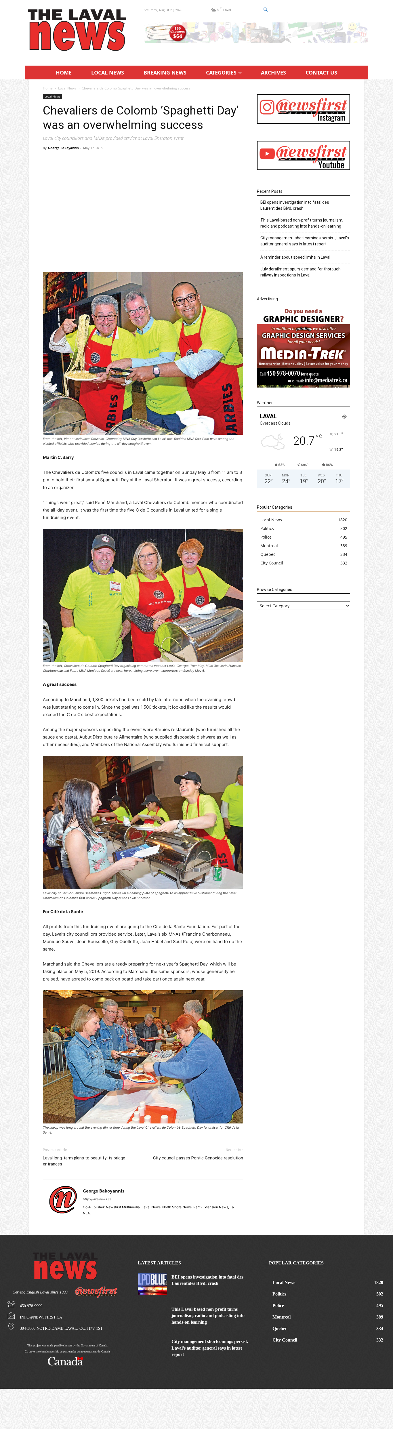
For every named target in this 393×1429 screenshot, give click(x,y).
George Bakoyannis (63, 148)
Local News (67, 88)
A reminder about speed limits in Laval (295, 257)
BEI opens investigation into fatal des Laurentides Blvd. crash (294, 205)
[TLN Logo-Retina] (77, 30)
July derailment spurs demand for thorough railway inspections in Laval (300, 272)
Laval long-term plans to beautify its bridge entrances (84, 1161)
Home (48, 88)
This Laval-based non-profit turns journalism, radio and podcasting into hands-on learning (301, 223)
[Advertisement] (143, 197)
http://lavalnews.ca (97, 1199)
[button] (265, 9)
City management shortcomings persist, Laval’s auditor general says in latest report (304, 241)
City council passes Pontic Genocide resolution (198, 1158)
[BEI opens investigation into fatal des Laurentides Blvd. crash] (152, 1284)
